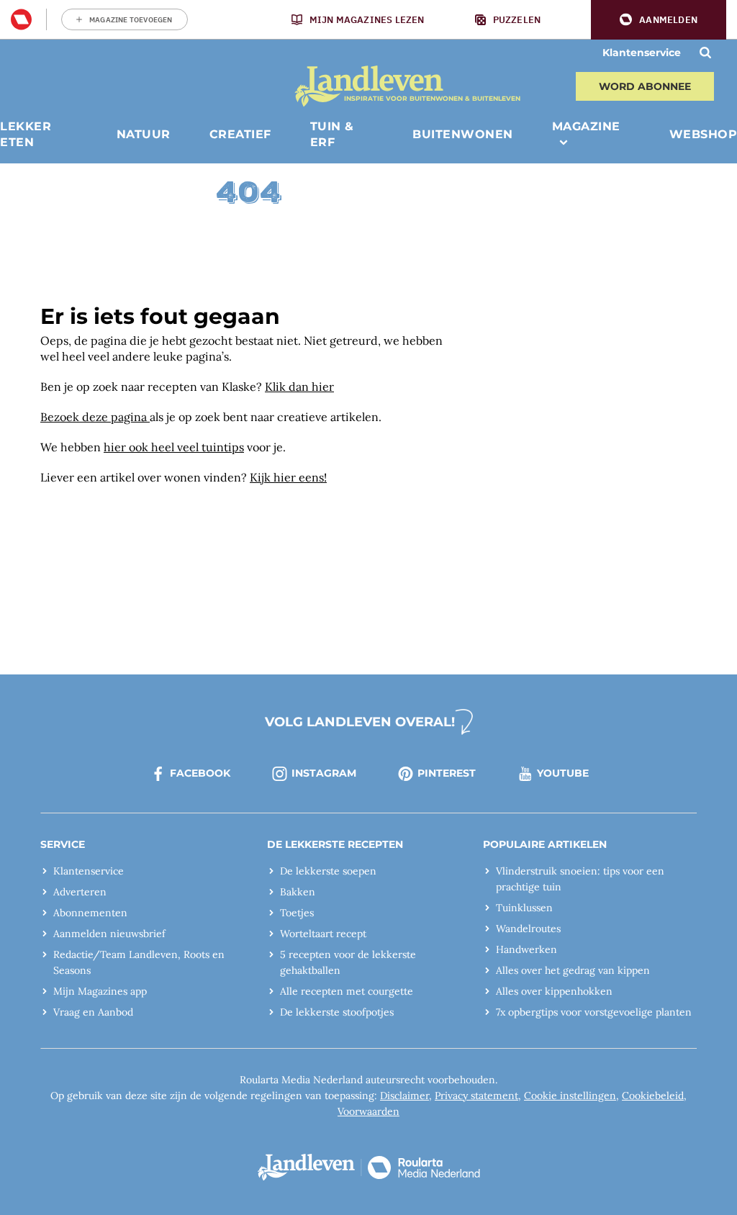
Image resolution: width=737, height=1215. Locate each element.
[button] (658, 20)
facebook (200, 773)
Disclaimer (404, 1095)
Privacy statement (476, 1095)
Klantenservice (641, 53)
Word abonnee (645, 86)
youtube (563, 773)
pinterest (446, 773)
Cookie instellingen (570, 1095)
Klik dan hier (299, 386)
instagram (323, 773)
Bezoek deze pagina (95, 417)
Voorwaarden (368, 1111)
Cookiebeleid (653, 1095)
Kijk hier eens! (288, 477)
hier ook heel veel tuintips (174, 447)
